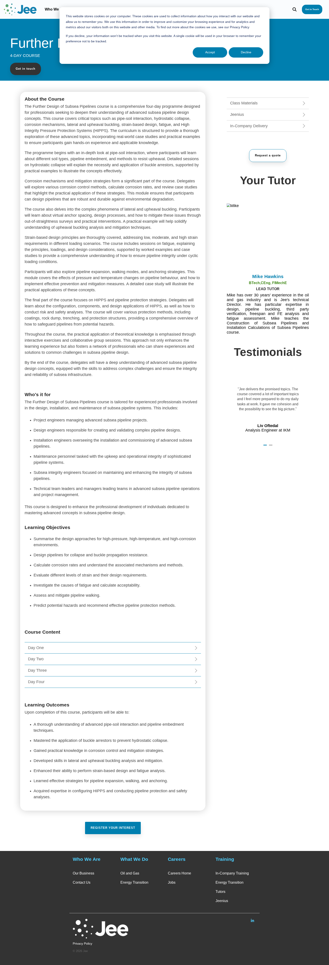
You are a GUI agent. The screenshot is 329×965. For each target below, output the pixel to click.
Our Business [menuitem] (83, 873)
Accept (210, 52)
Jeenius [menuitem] (222, 901)
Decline (246, 52)
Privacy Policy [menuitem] (82, 943)
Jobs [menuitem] (171, 882)
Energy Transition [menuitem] (134, 882)
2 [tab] (271, 447)
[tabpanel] (268, 406)
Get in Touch (312, 9)
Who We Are (55, 9)
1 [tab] (265, 447)
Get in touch (25, 68)
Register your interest (113, 827)
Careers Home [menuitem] (179, 873)
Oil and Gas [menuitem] (129, 873)
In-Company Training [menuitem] (232, 873)
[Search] (294, 9)
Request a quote (268, 155)
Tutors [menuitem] (220, 892)
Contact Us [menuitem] (81, 882)
